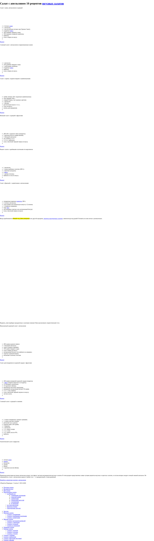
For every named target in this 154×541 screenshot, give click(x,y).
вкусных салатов (53, 3)
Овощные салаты (9, 527)
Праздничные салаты (10, 492)
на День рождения (12, 505)
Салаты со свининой (13, 525)
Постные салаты (9, 487)
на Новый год (11, 494)
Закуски (6, 511)
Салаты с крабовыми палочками (17, 516)
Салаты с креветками (13, 517)
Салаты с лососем (12, 530)
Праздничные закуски (14, 508)
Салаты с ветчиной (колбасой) (16, 521)
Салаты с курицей (12, 524)
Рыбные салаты (8, 529)
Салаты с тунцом (12, 533)
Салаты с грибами (9, 535)
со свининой (14, 503)
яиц (8, 207)
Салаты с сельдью (12, 532)
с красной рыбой (16, 497)
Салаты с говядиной (13, 522)
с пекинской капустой (17, 500)
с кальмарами (15, 502)
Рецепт (2, 42)
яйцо (6, 382)
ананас (6, 461)
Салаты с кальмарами (13, 514)
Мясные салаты (8, 519)
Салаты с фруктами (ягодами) (13, 538)
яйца (11, 31)
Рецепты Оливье (12, 506)
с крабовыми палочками (18, 495)
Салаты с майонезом (10, 537)
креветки (19, 201)
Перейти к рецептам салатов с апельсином (13, 480)
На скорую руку (8, 489)
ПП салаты (7, 490)
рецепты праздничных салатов (53, 218)
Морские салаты (9, 513)
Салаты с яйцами (9, 540)
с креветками (15, 498)
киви (10, 26)
